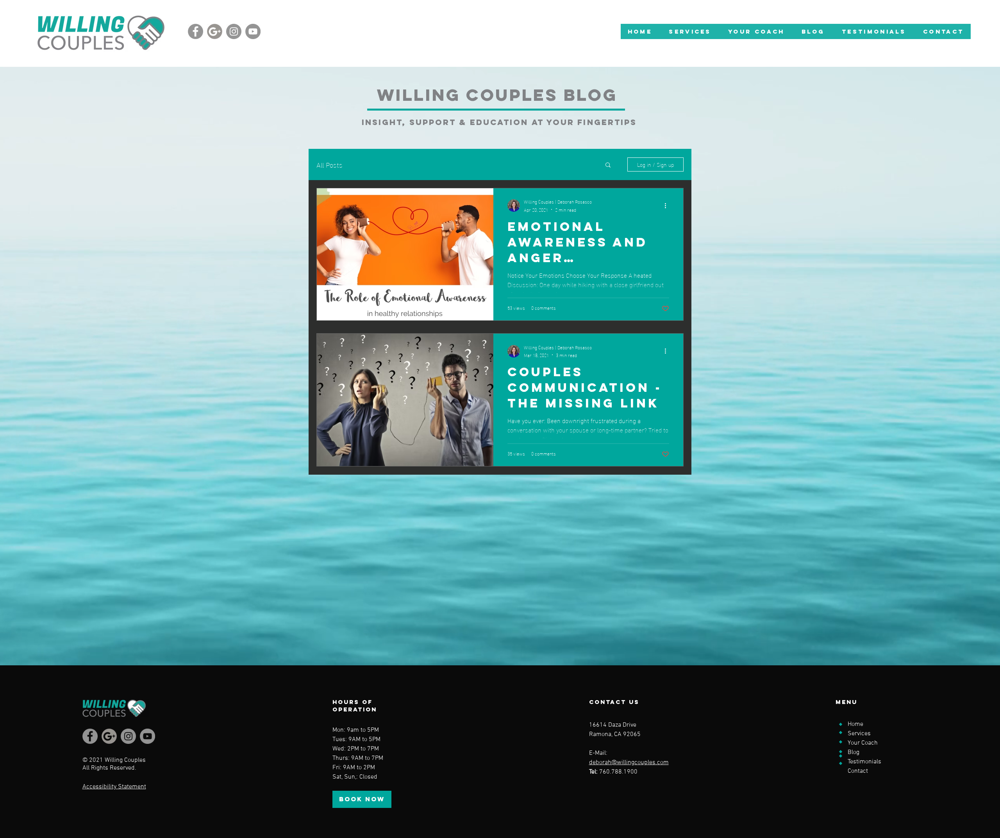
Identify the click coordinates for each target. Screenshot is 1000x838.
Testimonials (864, 762)
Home (855, 724)
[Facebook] (195, 31)
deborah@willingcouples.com (629, 763)
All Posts (329, 164)
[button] (690, 31)
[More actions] (668, 205)
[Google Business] (214, 31)
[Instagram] (233, 31)
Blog (853, 752)
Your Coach (863, 743)
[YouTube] (253, 31)
